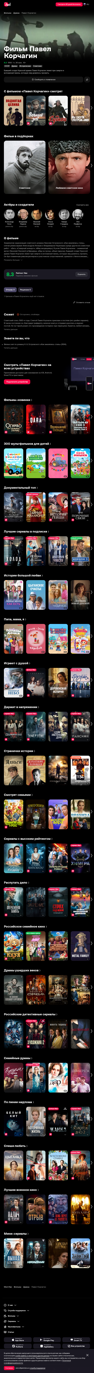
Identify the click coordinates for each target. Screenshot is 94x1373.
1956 (10, 63)
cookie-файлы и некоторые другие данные (32, 1356)
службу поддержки (37, 1368)
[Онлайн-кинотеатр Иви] (8, 4)
